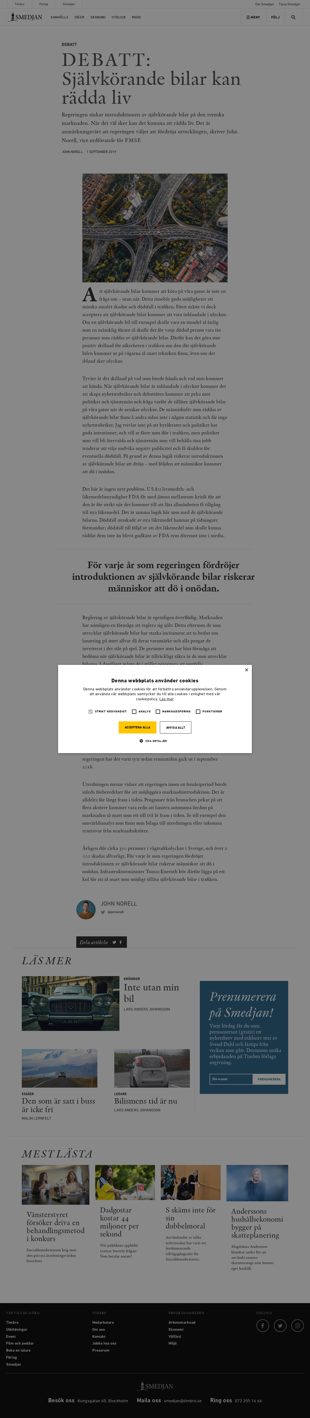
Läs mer (166, 699)
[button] (155, 740)
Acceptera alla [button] (137, 727)
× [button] (246, 670)
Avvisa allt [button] (175, 727)
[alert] (155, 709)
